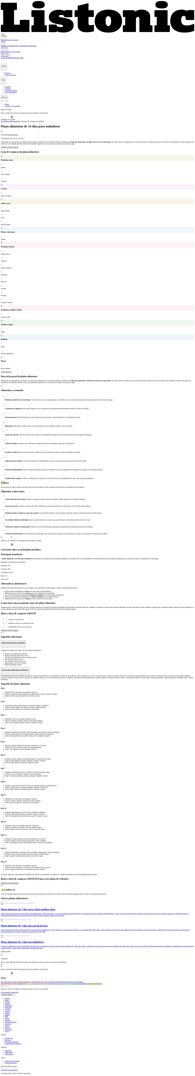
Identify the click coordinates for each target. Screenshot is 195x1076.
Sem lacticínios (80, 984)
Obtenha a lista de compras (10, 147)
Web (13, 58)
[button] (3, 61)
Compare (9, 46)
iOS (7, 58)
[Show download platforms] (9, 56)
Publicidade (8, 1052)
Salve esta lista (6, 372)
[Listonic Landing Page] (97, 32)
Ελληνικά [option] (8, 1024)
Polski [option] (7, 1000)
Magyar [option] (7, 1028)
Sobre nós (8, 1050)
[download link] (5, 992)
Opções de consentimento (9, 1070)
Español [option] (7, 1004)
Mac (22, 58)
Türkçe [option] (7, 1031)
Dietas (3, 52)
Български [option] (8, 1029)
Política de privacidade (12, 1061)
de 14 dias (94, 984)
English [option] (7, 998)
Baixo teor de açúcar (57, 984)
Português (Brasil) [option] (10, 1022)
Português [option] (8, 1007)
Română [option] (7, 1020)
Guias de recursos (12, 40)
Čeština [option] (7, 1013)
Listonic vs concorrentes (12, 52)
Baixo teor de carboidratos (16, 984)
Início (2, 121)
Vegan (73, 984)
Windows (18, 58)
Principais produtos (18, 46)
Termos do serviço (11, 1063)
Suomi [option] (7, 1018)
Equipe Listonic (13, 135)
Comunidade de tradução (13, 1044)
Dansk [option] (7, 1026)
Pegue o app (5, 53)
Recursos (4, 40)
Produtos (3, 46)
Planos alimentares (31, 46)
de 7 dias (88, 984)
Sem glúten (4, 984)
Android (3, 58)
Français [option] (7, 1011)
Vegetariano (67, 984)
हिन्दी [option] (6, 1017)
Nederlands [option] (8, 1006)
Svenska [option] (7, 1009)
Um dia (99, 984)
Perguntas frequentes (11, 1042)
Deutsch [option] (7, 1002)
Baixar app (4, 56)
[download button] (6, 118)
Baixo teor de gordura (43, 984)
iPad (10, 58)
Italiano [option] (7, 1015)
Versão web (8, 1038)
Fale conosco (9, 1054)
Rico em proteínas (30, 984)
